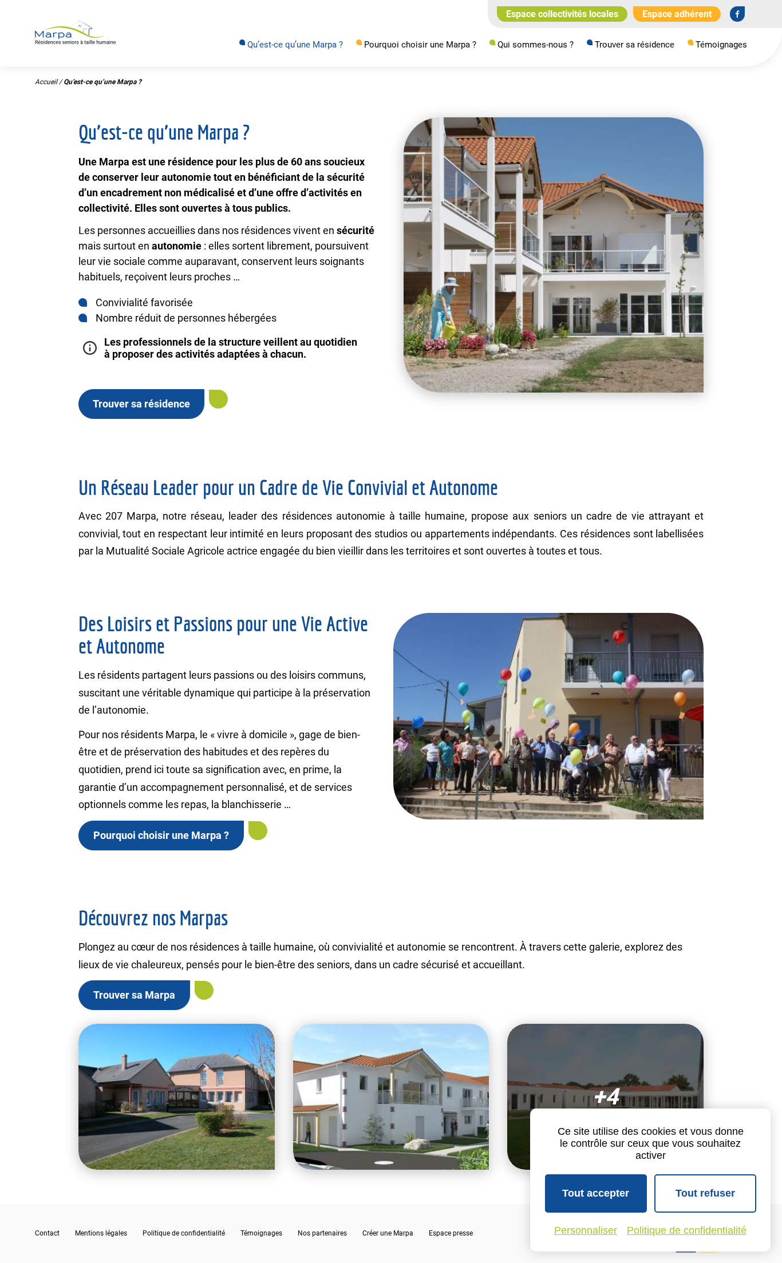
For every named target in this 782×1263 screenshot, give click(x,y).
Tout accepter (595, 1193)
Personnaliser (585, 1230)
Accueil (46, 82)
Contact (47, 1233)
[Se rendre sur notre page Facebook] (737, 13)
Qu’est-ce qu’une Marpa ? (295, 44)
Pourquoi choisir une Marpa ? (420, 44)
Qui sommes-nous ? (535, 44)
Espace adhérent (677, 14)
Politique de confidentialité (184, 1233)
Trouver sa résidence (634, 44)
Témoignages (721, 44)
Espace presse (451, 1233)
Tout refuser (705, 1193)
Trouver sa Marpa (134, 995)
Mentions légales (101, 1233)
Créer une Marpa (387, 1233)
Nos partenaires (322, 1233)
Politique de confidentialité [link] (687, 1230)
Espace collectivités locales (562, 14)
